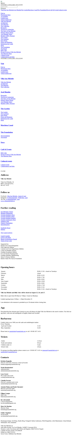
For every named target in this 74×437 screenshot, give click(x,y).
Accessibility (4, 16)
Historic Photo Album (7, 32)
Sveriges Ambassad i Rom (8, 220)
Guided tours (4, 18)
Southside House (5, 228)
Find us (3, 13)
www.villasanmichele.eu (8, 201)
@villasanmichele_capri (13, 199)
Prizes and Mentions (6, 42)
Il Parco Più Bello (6, 237)
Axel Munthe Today (6, 34)
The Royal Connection (7, 29)
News (48, 10)
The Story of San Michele (8, 31)
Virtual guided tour (6, 19)
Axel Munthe (17, 10)
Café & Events (54, 10)
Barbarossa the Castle (7, 44)
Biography (4, 28)
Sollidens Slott (5, 221)
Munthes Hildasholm (7, 213)
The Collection (5, 26)
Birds (2, 45)
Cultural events (62, 10)
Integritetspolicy (5, 224)
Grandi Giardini (5, 236)
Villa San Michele (8, 10)
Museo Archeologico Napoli (9, 239)
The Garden (24, 10)
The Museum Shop (6, 53)
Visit (2, 10)
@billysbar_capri (23, 197)
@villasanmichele (12, 197)
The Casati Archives (6, 232)
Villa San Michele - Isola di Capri (16, 196)
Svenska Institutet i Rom (8, 215)
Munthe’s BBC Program (8, 36)
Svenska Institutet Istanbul (8, 218)
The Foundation (41, 10)
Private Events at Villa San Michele (11, 52)
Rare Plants (4, 40)
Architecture (4, 23)
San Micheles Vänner (7, 211)
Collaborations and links (8, 57)
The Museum (4, 24)
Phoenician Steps (5, 15)
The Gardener (5, 39)
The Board (4, 49)
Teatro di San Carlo (6, 241)
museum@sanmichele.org (49, 350)
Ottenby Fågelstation (7, 223)
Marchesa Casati (32, 10)
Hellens (3, 229)
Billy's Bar (4, 50)
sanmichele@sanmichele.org (17, 331)
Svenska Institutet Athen (8, 216)
